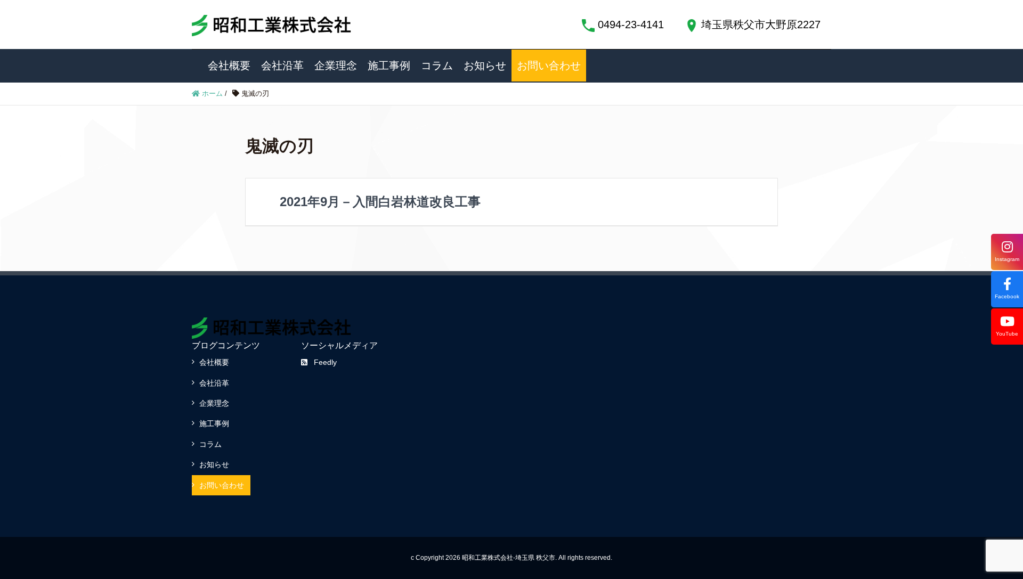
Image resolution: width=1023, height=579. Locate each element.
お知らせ (485, 65)
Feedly (325, 362)
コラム (437, 65)
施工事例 (389, 65)
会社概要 (229, 65)
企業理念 (335, 65)
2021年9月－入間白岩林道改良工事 (380, 201)
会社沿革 (282, 65)
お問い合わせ (549, 65)
